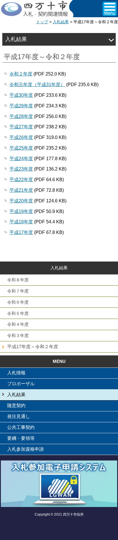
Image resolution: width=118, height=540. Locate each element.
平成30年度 (21, 95)
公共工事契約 (21, 427)
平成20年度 (21, 200)
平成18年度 (21, 221)
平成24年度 (21, 158)
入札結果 (61, 22)
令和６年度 (18, 302)
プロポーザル (21, 383)
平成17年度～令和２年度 (32, 346)
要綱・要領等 (21, 438)
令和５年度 (18, 313)
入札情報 (16, 372)
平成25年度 (21, 148)
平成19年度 (21, 211)
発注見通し (18, 416)
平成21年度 (21, 190)
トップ (42, 22)
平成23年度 (21, 169)
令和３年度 (18, 335)
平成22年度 (21, 179)
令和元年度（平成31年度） (37, 84)
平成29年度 (21, 105)
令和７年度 (18, 291)
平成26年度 (21, 137)
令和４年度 (18, 324)
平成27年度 (21, 126)
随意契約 (16, 405)
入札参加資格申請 (25, 449)
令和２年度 (20, 73)
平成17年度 (21, 232)
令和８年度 (18, 279)
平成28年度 (21, 116)
